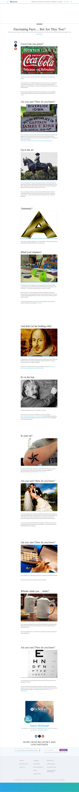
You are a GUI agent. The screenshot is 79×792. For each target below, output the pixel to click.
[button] (71, 2)
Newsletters (66, 1)
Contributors (36, 763)
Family (60, 1)
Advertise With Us (24, 763)
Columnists (36, 760)
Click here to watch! (41, 471)
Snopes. (22, 94)
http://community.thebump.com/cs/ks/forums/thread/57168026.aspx (36, 140)
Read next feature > (43, 730)
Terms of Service (51, 763)
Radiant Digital (37, 773)
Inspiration (33, 1)
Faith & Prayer (39, 1)
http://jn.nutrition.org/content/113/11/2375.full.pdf (32, 416)
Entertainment (54, 1)
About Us (22, 760)
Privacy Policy (50, 760)
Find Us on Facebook (38, 767)
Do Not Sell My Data (51, 767)
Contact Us (22, 767)
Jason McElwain (39, 725)
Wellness (46, 1)
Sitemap (35, 770)
